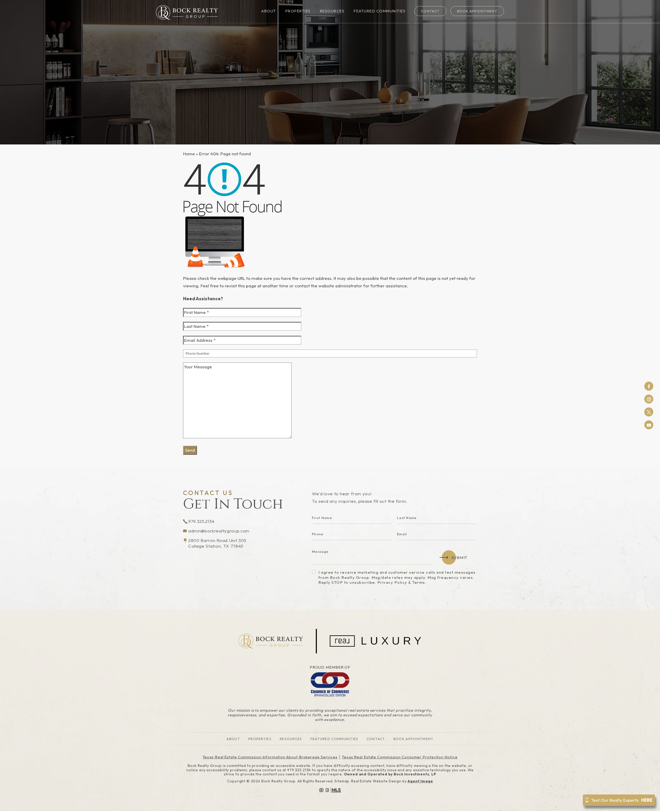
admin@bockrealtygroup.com (218, 530)
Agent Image (420, 781)
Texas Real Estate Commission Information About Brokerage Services (270, 757)
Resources (332, 11)
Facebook (648, 386)
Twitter (648, 412)
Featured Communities (380, 11)
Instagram (648, 399)
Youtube (648, 424)
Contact (430, 11)
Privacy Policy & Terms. (401, 582)
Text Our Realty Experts (621, 800)
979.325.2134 (201, 521)
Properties (298, 11)
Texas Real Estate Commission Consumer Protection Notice (400, 757)
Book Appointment (477, 11)
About (268, 11)
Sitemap (341, 781)
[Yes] (314, 572)
